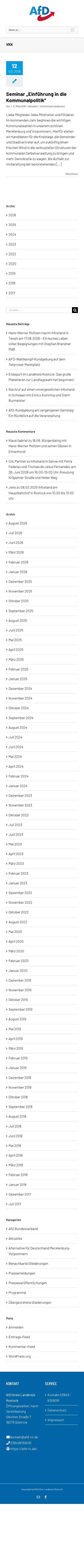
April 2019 (16, 1039)
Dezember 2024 (20, 688)
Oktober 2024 (19, 708)
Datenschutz (57, 1410)
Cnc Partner (17, 461)
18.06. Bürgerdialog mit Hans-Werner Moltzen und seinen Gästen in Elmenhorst (40, 445)
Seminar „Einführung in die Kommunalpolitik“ (36, 97)
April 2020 (16, 941)
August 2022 (18, 922)
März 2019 (16, 1048)
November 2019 (20, 990)
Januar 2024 (18, 786)
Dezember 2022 (20, 893)
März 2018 (16, 1165)
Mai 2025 (15, 640)
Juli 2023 (15, 825)
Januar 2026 (18, 572)
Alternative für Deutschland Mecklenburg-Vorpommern (39, 1250)
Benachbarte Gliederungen (28, 1263)
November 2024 (20, 698)
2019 (12, 273)
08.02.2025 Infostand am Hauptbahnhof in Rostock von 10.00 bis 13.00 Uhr (41, 492)
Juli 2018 (15, 1126)
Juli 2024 (15, 737)
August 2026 (18, 523)
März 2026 (16, 552)
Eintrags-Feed (19, 1337)
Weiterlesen (72, 173)
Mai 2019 (15, 1029)
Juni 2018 (15, 1136)
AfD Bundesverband (23, 1229)
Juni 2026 (16, 542)
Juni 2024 (16, 747)
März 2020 (16, 951)
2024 (12, 234)
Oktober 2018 (18, 1097)
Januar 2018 (18, 1184)
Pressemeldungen (22, 1273)
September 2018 (20, 1107)
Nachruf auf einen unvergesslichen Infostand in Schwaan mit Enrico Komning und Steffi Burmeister (41, 394)
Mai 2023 (15, 844)
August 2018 (17, 1116)
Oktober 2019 (18, 1000)
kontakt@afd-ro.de (24, 1437)
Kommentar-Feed (22, 1346)
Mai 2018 (15, 1145)
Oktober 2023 (19, 815)
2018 (12, 283)
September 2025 (21, 611)
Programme (17, 1292)
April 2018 (16, 1155)
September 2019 (20, 1009)
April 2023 (16, 854)
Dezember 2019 (20, 980)
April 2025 (16, 649)
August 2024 (18, 727)
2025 (12, 225)
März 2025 (16, 659)
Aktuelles (33, 106)
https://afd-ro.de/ (23, 1449)
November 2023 (20, 805)
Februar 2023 (18, 873)
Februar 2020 (19, 961)
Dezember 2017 (20, 1194)
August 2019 (17, 1019)
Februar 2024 (18, 776)
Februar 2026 (18, 562)
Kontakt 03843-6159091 (59, 1397)
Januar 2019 (18, 1068)
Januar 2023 (18, 883)
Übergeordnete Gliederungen (30, 1302)
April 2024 (16, 766)
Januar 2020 (18, 970)
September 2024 (21, 718)
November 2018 (20, 1087)
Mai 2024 (15, 756)
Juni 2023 (16, 834)
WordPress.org (20, 1356)
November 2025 (20, 591)
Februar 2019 (18, 1058)
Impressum (56, 1420)
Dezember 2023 (20, 795)
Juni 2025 (16, 630)
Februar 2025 (18, 669)
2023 (12, 244)
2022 (12, 254)
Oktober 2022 (19, 912)
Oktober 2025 (19, 601)
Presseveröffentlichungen (28, 1283)
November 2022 (20, 902)
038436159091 (20, 1443)
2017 (12, 293)
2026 (12, 215)
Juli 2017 (15, 1204)
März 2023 (16, 863)
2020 (12, 264)
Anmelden (16, 1327)
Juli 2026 (15, 533)
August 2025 (18, 620)
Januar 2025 (18, 679)
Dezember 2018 (20, 1077)
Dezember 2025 (20, 581)
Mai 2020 (15, 932)
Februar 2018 (18, 1175)
